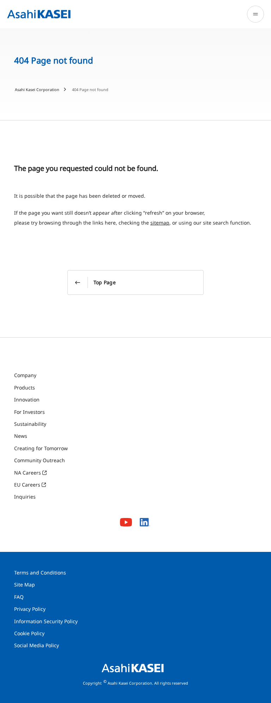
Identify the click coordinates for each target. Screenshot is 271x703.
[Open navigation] (255, 14)
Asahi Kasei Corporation (37, 89)
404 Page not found (90, 89)
